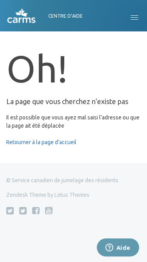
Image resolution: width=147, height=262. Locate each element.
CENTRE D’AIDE (65, 15)
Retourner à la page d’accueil (41, 142)
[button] (134, 15)
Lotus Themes (71, 195)
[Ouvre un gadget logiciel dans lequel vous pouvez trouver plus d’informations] (117, 248)
